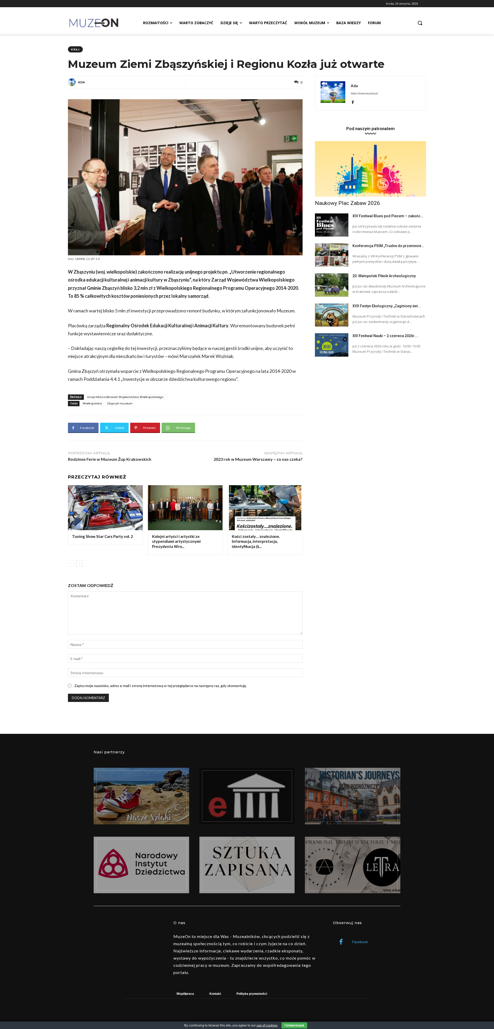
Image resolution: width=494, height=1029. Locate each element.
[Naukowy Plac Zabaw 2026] (370, 169)
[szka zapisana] (247, 865)
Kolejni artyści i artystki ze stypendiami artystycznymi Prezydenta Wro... (176, 541)
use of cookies (267, 1025)
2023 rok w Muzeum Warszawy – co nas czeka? (258, 459)
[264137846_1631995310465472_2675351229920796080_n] (352, 796)
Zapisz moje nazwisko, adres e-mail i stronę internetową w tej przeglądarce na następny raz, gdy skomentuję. (160, 685)
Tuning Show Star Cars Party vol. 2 (102, 536)
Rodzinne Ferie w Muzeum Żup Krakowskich (109, 459)
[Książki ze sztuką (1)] (352, 865)
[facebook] (353, 101)
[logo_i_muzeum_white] (247, 796)
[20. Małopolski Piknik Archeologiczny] (331, 285)
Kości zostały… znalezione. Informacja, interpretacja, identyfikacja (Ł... (256, 541)
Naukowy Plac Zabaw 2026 (347, 203)
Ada (81, 82)
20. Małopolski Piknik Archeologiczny (384, 276)
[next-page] (79, 563)
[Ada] (72, 82)
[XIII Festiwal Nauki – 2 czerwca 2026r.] (331, 345)
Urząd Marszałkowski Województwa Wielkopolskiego (125, 397)
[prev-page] (71, 563)
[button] (420, 23)
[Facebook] (341, 942)
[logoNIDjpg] (141, 865)
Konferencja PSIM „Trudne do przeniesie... (388, 246)
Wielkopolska (92, 403)
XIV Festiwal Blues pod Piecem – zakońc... (388, 216)
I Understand (294, 1025)
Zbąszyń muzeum (120, 403)
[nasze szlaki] (141, 796)
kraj (75, 49)
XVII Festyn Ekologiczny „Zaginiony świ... (386, 306)
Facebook (360, 942)
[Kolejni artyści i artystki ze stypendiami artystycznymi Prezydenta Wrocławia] (185, 507)
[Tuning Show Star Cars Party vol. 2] (105, 507)
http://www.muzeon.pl (364, 93)
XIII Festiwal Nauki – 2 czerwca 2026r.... (385, 336)
